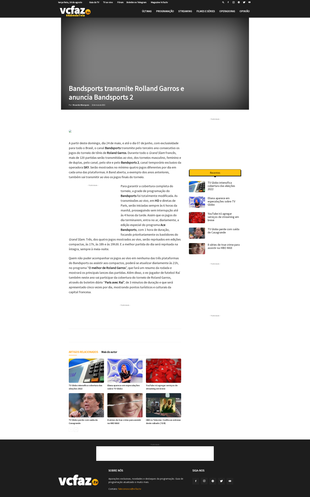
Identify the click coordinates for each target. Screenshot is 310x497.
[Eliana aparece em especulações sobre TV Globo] (125, 371)
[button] (223, 2)
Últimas (147, 11)
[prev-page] (71, 430)
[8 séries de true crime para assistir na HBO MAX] (125, 405)
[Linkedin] (104, 120)
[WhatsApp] (72, 120)
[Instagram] (233, 2)
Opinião (245, 11)
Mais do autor (109, 352)
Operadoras (227, 11)
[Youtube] (249, 2)
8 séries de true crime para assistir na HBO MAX (224, 246)
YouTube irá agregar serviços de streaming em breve (223, 217)
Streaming (185, 11)
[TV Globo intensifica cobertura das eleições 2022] (86, 371)
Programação (165, 11)
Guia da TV (93, 2)
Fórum (120, 2)
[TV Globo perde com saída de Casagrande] (86, 405)
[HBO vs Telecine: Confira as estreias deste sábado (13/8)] (163, 405)
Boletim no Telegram (136, 2)
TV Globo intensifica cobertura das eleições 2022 (221, 186)
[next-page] (76, 430)
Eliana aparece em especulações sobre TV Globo (221, 201)
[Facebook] (228, 2)
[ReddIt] (112, 120)
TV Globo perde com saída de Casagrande (223, 230)
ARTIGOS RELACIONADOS (83, 352)
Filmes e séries (205, 11)
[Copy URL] (120, 120)
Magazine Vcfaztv (159, 2)
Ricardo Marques (81, 105)
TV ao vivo (107, 2)
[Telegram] (238, 2)
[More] (128, 120)
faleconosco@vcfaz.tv (129, 488)
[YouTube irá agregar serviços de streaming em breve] (163, 371)
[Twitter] (244, 2)
